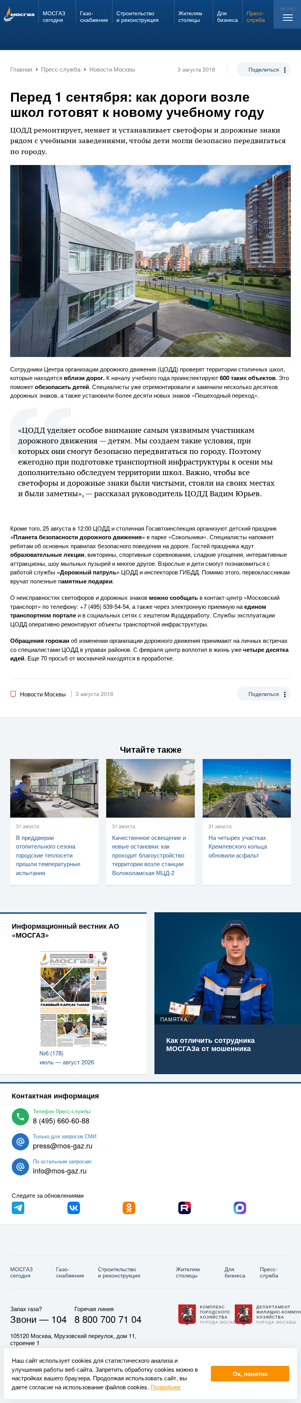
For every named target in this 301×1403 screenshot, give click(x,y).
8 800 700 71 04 (107, 1319)
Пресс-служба (269, 1272)
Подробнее (165, 1387)
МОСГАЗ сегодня (21, 1272)
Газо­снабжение (70, 1272)
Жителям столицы (188, 1272)
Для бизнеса (235, 1272)
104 (59, 1319)
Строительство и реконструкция (119, 1272)
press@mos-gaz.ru (62, 1145)
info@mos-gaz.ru (60, 1170)
